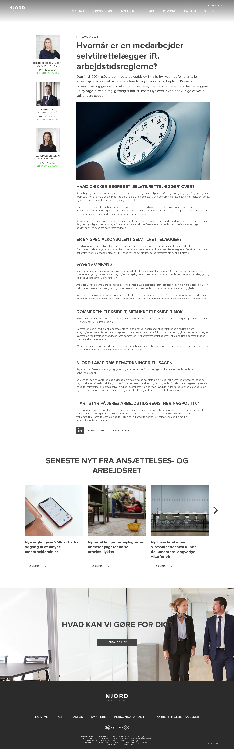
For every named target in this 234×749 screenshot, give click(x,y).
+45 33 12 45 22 (115, 745)
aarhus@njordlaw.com (141, 743)
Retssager (148, 11)
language (205, 11)
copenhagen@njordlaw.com (143, 737)
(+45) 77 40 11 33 (48, 163)
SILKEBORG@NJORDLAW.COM (141, 739)
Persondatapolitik (130, 717)
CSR (61, 717)
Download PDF (120, 430)
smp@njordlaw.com (48, 166)
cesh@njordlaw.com (47, 73)
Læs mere (38, 566)
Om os (77, 717)
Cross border (104, 11)
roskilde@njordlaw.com (138, 741)
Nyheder (127, 11)
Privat (221, 6)
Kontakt (42, 717)
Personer (170, 11)
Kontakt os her (117, 642)
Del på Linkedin (95, 430)
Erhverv (211, 6)
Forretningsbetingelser (177, 717)
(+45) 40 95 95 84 (47, 70)
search (213, 11)
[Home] (17, 9)
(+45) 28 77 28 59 (47, 116)
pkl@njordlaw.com (47, 119)
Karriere (190, 11)
